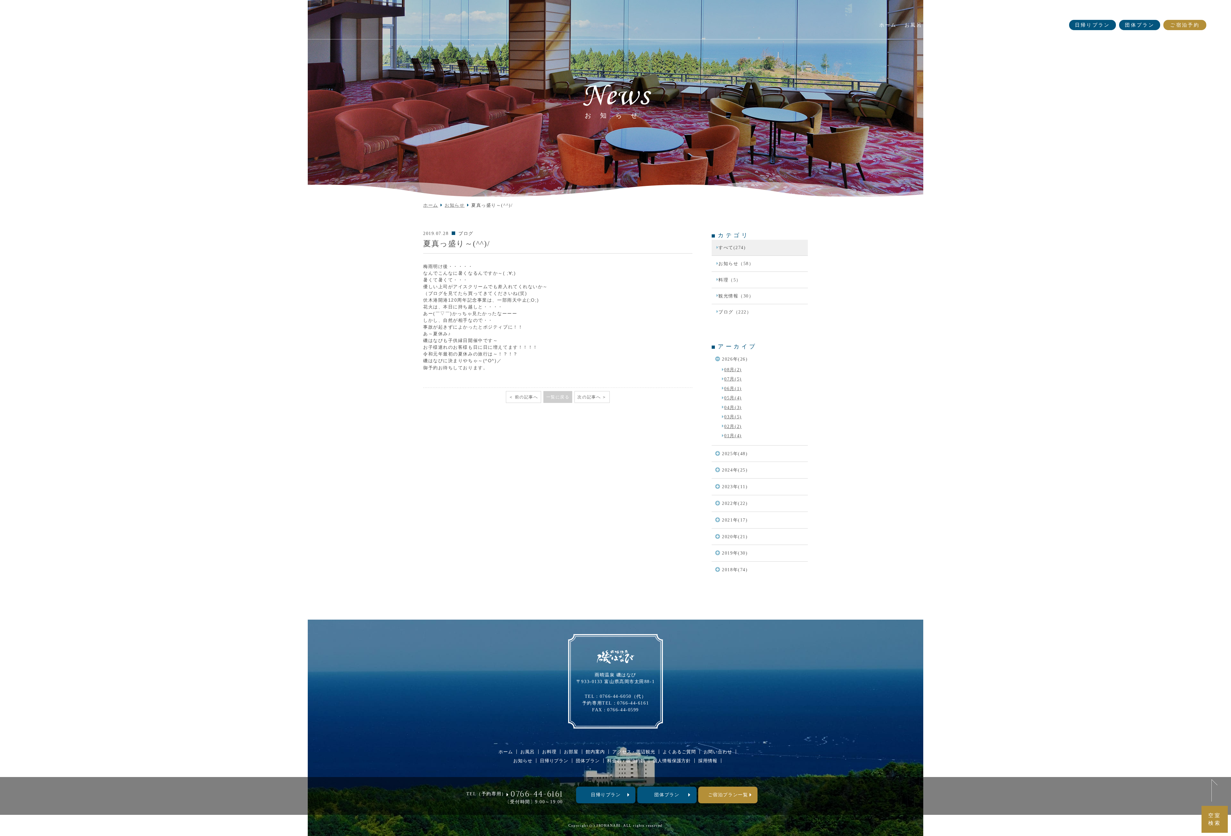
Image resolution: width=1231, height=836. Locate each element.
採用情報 (707, 760)
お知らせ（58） (736, 263)
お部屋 (571, 751)
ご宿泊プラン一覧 (728, 794)
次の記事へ (589, 397)
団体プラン (1139, 25)
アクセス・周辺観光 (633, 751)
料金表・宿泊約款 (626, 760)
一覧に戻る (558, 397)
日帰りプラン (1092, 25)
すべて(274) (732, 247)
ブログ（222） (734, 311)
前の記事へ (526, 397)
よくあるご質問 (974, 12)
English (1083, 12)
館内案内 (595, 751)
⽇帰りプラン (606, 794)
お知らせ (1054, 12)
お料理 (549, 751)
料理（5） (729, 279)
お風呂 (527, 751)
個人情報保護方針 (672, 760)
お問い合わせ (1018, 12)
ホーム (430, 205)
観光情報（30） (736, 295)
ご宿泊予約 (1185, 25)
